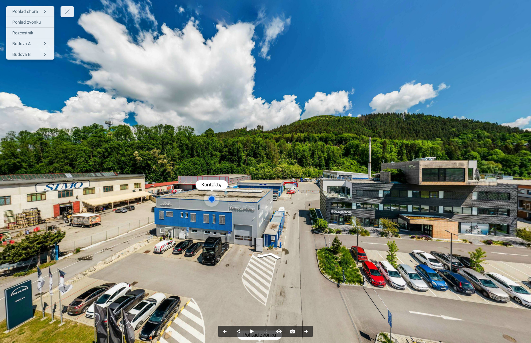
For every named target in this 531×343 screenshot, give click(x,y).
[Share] (238, 331)
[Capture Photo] (292, 331)
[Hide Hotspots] (279, 331)
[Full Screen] (265, 331)
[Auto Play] (252, 331)
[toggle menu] (67, 11)
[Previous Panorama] (225, 331)
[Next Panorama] (306, 331)
